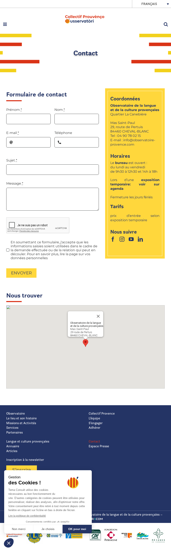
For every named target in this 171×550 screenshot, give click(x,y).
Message (14, 183)
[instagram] (121, 239)
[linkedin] (140, 239)
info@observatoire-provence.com (132, 142)
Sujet (11, 160)
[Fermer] (98, 316)
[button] (85, 343)
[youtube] (131, 239)
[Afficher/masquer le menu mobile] (5, 24)
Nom (59, 110)
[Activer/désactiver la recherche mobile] (166, 24)
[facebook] (112, 239)
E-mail (12, 133)
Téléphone (63, 133)
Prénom (14, 110)
